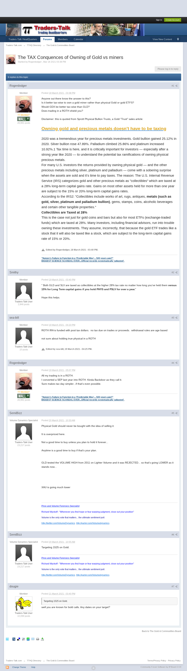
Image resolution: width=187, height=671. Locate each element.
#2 (173, 272)
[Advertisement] (66, 8)
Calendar (78, 39)
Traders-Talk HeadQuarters (23, 39)
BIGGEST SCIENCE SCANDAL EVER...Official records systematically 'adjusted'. (82, 261)
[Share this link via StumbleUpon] (28, 639)
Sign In (159, 20)
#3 (173, 317)
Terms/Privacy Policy (156, 661)
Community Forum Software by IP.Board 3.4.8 (161, 667)
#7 (173, 586)
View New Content (162, 39)
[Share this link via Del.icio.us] (18, 639)
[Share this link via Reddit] (23, 639)
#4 (173, 363)
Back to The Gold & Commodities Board (161, 631)
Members (63, 39)
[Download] (42, 639)
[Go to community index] (75, 29)
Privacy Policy (174, 661)
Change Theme (19, 667)
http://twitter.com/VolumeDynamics (58, 523)
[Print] (37, 639)
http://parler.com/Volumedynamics (92, 523)
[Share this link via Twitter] (7, 639)
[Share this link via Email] (32, 639)
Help (33, 667)
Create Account (173, 20)
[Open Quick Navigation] (178, 39)
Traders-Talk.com (14, 661)
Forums (47, 39)
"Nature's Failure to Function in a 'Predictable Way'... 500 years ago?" (77, 258)
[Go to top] (93, 668)
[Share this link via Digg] (13, 639)
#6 (173, 534)
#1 (173, 85)
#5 (173, 413)
